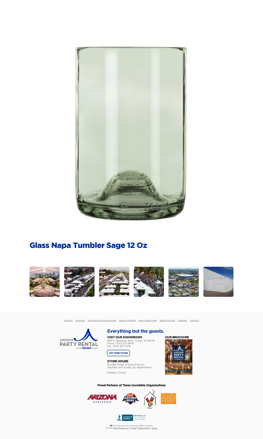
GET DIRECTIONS (118, 353)
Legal (133, 428)
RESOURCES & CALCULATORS (102, 320)
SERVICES (80, 320)
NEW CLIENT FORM (148, 320)
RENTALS (68, 320)
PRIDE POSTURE (167, 320)
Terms (154, 428)
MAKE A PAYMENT (127, 320)
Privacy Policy (144, 428)
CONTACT (194, 320)
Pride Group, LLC (121, 428)
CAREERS (182, 320)
